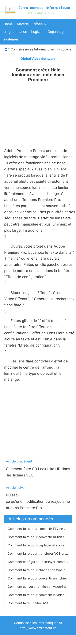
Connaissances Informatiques (33, 49)
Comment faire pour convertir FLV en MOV (40, 529)
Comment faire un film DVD (28, 603)
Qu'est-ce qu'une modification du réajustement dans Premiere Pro (38, 501)
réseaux (40, 24)
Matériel (23, 24)
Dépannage (56, 32)
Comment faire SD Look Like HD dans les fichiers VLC (38, 472)
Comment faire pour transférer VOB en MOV (41, 553)
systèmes (11, 39)
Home (8, 24)
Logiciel (37, 32)
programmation (15, 32)
